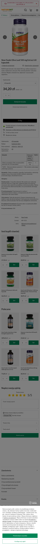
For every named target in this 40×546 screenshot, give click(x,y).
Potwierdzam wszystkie (20, 536)
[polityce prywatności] (10, 518)
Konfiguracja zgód (20, 541)
